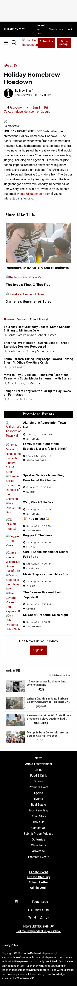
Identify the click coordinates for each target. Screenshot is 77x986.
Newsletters (56, 29)
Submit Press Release (38, 833)
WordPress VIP (25, 978)
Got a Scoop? (64, 43)
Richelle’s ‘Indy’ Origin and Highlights (37, 268)
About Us (11, 66)
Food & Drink (38, 775)
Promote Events (38, 857)
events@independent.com (33, 194)
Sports (38, 793)
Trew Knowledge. (55, 974)
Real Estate (38, 804)
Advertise (38, 851)
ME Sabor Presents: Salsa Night (45, 615)
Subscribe (46, 41)
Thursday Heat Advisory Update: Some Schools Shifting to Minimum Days (37, 328)
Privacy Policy (10, 945)
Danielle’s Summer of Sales (29, 301)
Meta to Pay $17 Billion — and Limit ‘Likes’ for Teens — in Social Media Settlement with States (37, 376)
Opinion (39, 781)
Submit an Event (41, 29)
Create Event (38, 872)
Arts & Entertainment (38, 764)
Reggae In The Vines (37, 535)
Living (38, 769)
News (38, 758)
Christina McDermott (22, 399)
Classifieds (38, 845)
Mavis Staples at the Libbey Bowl (46, 574)
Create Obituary (38, 877)
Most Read (39, 319)
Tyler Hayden (16, 367)
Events (38, 798)
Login (70, 29)
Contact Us (38, 827)
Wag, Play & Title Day (38, 502)
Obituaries (38, 839)
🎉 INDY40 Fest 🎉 (36, 519)
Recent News (15, 319)
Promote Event (38, 787)
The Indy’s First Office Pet (28, 284)
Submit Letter (38, 882)
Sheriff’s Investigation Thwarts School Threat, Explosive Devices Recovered (36, 344)
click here (30, 974)
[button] (38, 686)
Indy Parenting (38, 810)
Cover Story (38, 816)
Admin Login (38, 887)
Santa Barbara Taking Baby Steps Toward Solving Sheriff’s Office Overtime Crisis (38, 360)
